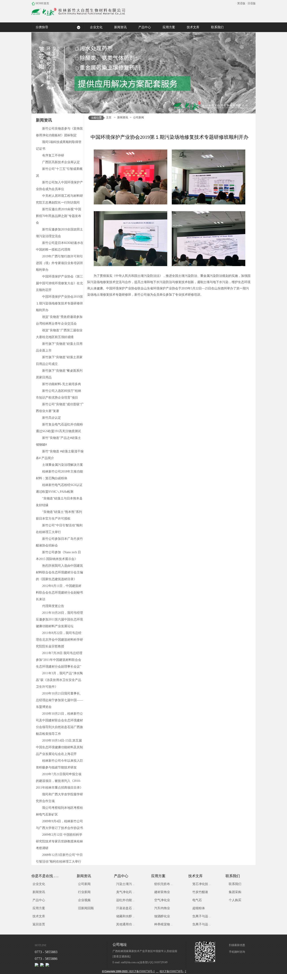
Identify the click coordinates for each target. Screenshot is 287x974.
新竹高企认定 (51, 417)
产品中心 (39, 900)
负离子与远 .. (201, 916)
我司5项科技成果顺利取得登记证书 (58, 145)
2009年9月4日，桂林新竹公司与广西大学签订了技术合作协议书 (59, 825)
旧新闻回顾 (86, 908)
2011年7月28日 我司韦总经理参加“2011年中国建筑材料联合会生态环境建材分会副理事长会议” (59, 659)
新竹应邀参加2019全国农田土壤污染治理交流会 (59, 233)
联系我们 (235, 884)
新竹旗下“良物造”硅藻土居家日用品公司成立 (59, 361)
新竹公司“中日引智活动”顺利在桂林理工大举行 (59, 529)
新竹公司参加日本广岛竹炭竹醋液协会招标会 (59, 542)
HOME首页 (42, 3)
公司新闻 (138, 117)
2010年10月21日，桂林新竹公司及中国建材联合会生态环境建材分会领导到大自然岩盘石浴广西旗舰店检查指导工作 (59, 723)
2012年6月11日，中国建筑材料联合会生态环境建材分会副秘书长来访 (59, 592)
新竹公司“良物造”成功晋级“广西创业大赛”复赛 (60, 408)
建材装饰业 (162, 892)
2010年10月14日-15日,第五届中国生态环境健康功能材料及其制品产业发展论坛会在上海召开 (59, 747)
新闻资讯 (122, 117)
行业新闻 (84, 892)
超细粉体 (198, 908)
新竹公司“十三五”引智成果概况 (59, 172)
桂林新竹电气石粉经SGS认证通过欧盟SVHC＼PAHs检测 (59, 488)
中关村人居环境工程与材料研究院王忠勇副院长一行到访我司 (59, 199)
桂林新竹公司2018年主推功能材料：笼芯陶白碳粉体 (59, 475)
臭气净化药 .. (125, 892)
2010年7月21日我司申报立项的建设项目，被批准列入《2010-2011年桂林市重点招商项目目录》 (59, 780)
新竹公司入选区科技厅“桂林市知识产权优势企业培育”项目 (58, 394)
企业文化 (39, 884)
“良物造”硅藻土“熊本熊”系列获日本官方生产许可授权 (59, 515)
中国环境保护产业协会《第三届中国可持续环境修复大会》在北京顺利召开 (59, 283)
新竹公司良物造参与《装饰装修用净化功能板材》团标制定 (59, 132)
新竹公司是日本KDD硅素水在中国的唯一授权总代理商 (59, 246)
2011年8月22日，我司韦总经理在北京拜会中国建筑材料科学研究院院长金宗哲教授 (59, 639)
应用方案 (39, 908)
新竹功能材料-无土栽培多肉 (61, 384)
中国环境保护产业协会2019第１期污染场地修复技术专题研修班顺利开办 (59, 303)
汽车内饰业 (162, 908)
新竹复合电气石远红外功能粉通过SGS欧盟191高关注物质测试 (59, 428)
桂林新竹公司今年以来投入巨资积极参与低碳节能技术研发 (59, 764)
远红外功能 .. (125, 900)
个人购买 (235, 900)
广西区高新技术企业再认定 (61, 162)
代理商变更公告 (53, 606)
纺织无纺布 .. (163, 884)
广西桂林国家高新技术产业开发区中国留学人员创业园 (145, 951)
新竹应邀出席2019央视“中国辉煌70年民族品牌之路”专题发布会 (58, 216)
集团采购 (235, 892)
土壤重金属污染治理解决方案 (62, 464)
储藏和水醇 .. (125, 916)
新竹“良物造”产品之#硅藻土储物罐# (58, 441)
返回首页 (39, 924)
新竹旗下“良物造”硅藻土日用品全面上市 (59, 347)
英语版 (241, 3)
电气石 (197, 900)
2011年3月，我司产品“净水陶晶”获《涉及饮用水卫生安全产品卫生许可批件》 (59, 680)
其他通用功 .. (125, 924)
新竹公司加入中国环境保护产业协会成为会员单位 (59, 186)
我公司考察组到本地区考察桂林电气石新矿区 (59, 811)
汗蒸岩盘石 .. (125, 908)
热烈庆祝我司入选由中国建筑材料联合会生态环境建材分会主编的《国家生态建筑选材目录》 (59, 572)
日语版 (252, 3)
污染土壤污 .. (125, 884)
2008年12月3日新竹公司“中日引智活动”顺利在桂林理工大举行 (59, 858)
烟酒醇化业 (162, 916)
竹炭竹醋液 (200, 892)
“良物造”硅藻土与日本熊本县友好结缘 (59, 502)
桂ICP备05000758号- (172, 971)
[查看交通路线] (121, 956)
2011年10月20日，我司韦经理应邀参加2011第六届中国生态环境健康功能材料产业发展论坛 (59, 619)
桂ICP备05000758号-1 (128, 971)
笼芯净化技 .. (201, 884)
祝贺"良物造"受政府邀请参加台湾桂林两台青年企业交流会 (59, 320)
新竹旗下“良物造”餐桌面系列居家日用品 (59, 374)
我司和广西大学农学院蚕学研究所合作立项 (59, 798)
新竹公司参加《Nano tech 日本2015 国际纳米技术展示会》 (58, 556)
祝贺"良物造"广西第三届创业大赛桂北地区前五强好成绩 (59, 334)
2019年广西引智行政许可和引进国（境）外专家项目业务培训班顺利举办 (59, 263)
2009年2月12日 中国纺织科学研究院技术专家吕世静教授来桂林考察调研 (59, 841)
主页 (108, 117)
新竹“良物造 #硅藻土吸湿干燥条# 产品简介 (60, 455)
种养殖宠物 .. (163, 924)
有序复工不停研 (53, 155)
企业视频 (84, 900)
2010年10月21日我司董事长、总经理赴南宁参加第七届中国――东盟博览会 (59, 700)
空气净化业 (162, 900)
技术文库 (39, 916)
